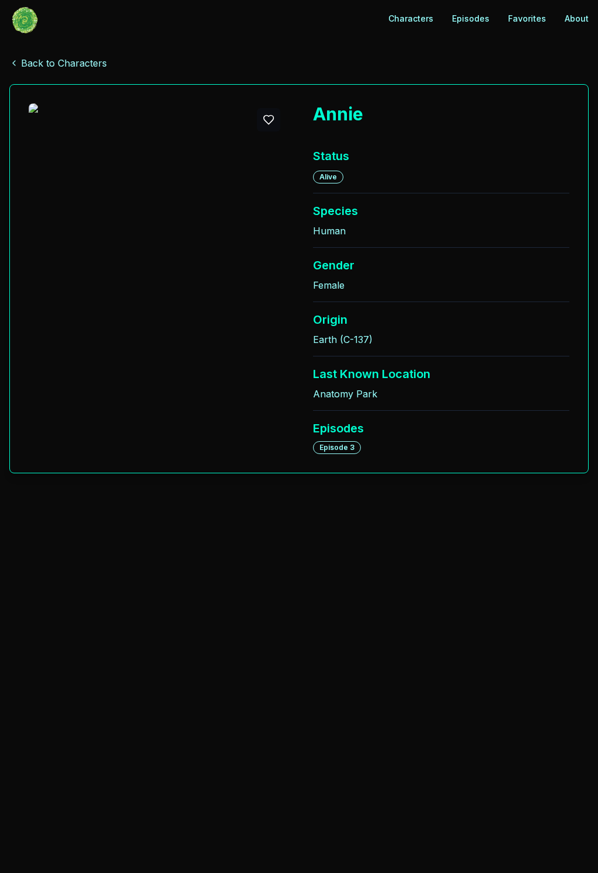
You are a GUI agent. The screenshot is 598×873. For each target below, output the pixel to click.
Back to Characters (64, 63)
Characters (410, 18)
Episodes (470, 18)
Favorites (527, 18)
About (577, 18)
